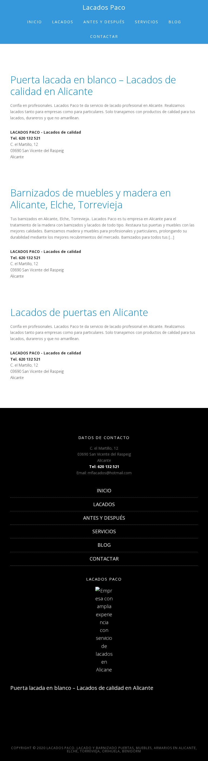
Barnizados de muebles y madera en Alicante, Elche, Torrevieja (90, 198)
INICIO (104, 490)
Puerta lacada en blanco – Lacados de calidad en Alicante (93, 85)
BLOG (104, 545)
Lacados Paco (104, 7)
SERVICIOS (104, 531)
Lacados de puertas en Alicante (79, 312)
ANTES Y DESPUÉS (104, 518)
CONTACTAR (104, 558)
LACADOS (104, 504)
